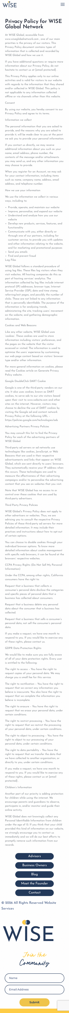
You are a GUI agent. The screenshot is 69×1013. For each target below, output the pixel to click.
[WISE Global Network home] (9, 4)
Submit (34, 1002)
